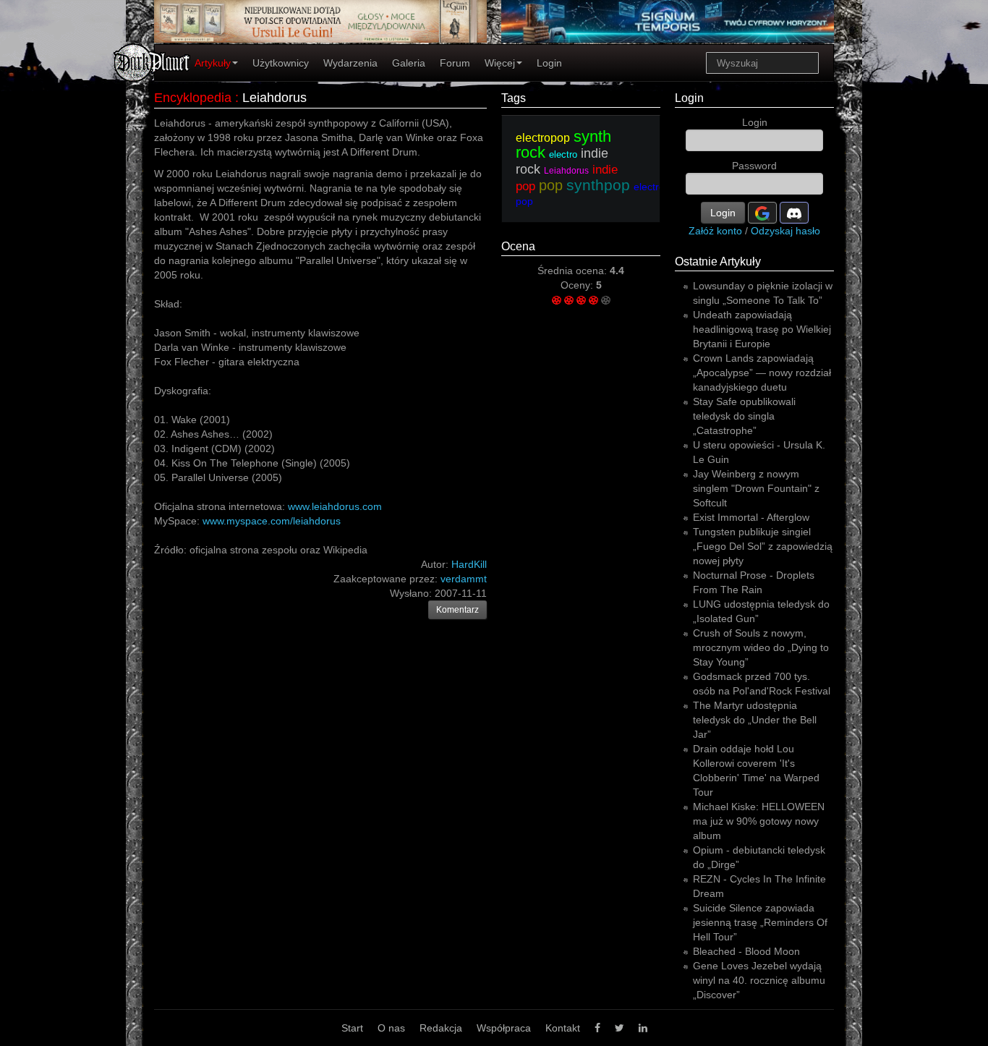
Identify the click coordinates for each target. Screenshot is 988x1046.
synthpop (598, 185)
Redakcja (441, 1028)
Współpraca (504, 1028)
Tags (513, 98)
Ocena (518, 246)
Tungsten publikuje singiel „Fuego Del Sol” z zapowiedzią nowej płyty (762, 546)
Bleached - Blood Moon (746, 951)
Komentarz (457, 610)
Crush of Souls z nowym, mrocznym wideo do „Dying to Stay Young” (761, 647)
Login (549, 63)
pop (551, 185)
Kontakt (562, 1028)
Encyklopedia (192, 97)
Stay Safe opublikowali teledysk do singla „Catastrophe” (744, 416)
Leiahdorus (274, 97)
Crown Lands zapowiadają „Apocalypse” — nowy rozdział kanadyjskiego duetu (762, 372)
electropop (543, 138)
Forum (455, 63)
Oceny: (578, 285)
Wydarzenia (350, 63)
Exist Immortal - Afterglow (751, 517)
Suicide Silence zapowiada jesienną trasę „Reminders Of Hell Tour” (760, 922)
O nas (391, 1028)
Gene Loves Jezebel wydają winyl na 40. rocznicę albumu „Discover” (759, 980)
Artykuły (213, 63)
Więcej (500, 63)
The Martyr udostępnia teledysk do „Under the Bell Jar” (755, 720)
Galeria (408, 63)
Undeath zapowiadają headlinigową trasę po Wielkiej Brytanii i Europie (762, 329)
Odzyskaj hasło (785, 231)
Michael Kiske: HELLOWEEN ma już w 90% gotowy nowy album (759, 821)
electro (563, 154)
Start (352, 1028)
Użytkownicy (280, 63)
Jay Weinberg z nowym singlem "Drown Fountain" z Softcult (756, 488)
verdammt (463, 578)
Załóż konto (715, 231)
